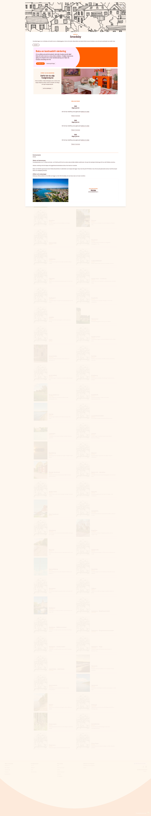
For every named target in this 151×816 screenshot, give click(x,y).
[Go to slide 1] (75, 30)
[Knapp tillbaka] (122, 6)
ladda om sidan (85, 111)
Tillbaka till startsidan (75, 115)
